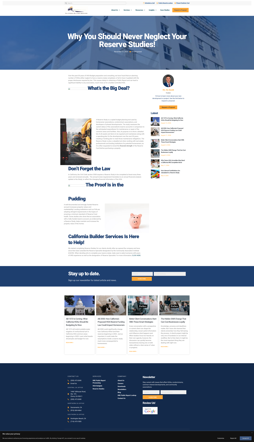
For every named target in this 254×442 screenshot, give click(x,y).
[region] (127, 436)
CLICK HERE (136, 255)
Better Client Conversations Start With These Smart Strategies (172, 141)
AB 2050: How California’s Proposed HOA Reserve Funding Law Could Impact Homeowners (172, 130)
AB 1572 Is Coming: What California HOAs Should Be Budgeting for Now (172, 119)
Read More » (70, 342)
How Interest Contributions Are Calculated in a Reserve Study (170, 171)
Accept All (245, 438)
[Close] (252, 433)
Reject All (233, 438)
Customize (220, 438)
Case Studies (165, 10)
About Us (114, 10)
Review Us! (149, 403)
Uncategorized (136, 51)
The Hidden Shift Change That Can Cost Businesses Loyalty (173, 151)
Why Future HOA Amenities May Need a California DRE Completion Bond (173, 161)
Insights (151, 10)
